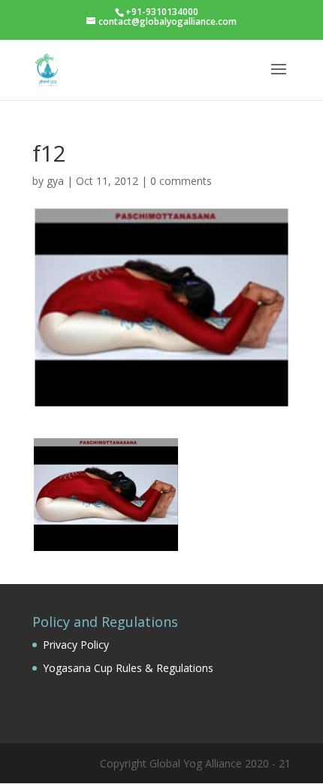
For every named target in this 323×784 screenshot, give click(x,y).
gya (55, 181)
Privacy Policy (76, 644)
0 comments (181, 181)
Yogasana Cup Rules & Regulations (128, 668)
